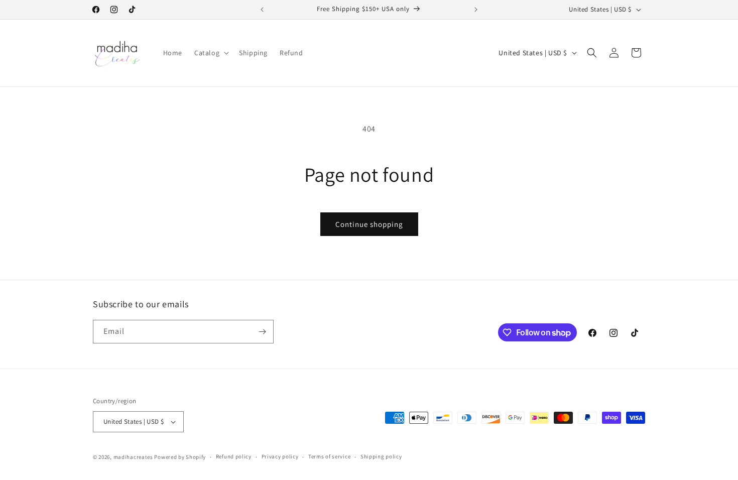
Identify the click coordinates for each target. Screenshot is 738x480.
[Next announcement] (476, 9)
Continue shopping (369, 224)
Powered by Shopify (180, 456)
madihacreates (133, 456)
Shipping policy (381, 456)
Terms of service (329, 456)
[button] (210, 52)
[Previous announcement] (262, 9)
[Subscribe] (262, 331)
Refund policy (234, 456)
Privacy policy (280, 456)
